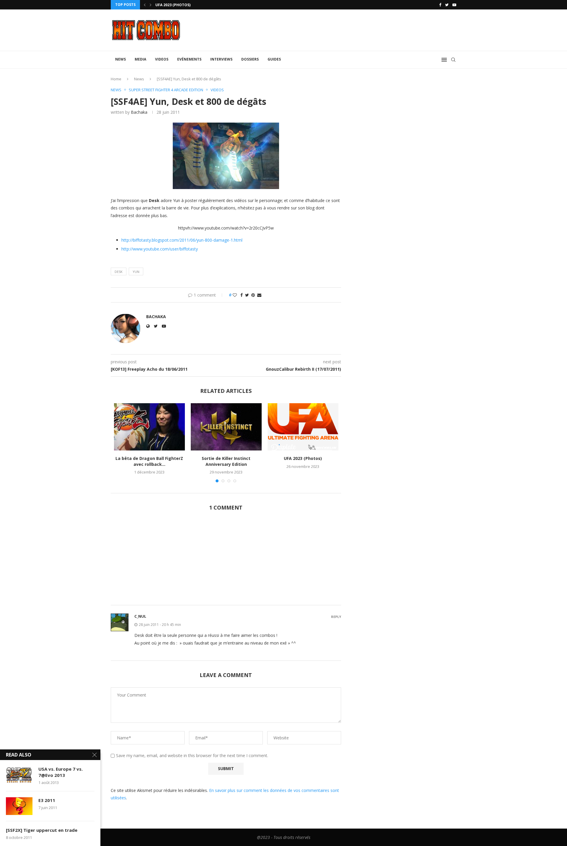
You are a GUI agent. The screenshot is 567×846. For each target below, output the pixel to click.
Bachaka (139, 112)
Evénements (189, 59)
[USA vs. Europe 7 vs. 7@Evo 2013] (19, 775)
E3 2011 (46, 800)
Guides (274, 59)
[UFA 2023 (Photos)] (303, 426)
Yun (136, 271)
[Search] (453, 59)
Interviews (221, 59)
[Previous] (144, 4)
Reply (336, 616)
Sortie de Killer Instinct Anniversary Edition (226, 461)
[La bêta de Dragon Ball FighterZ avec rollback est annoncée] (149, 426)
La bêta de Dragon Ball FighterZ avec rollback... (149, 461)
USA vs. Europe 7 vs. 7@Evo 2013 (60, 772)
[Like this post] (235, 295)
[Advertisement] (226, 561)
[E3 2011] (19, 806)
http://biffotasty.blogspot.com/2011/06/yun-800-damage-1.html (181, 240)
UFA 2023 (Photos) (172, 4)
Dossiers (250, 59)
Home (116, 79)
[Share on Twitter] (247, 295)
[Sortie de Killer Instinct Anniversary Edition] (226, 426)
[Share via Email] (259, 295)
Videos (161, 59)
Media (140, 59)
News (120, 59)
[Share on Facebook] (241, 295)
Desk (119, 271)
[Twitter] (447, 4)
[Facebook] (440, 4)
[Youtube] (454, 4)
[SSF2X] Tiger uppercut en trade (41, 830)
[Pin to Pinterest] (253, 295)
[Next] (150, 4)
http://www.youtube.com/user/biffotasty (159, 249)
